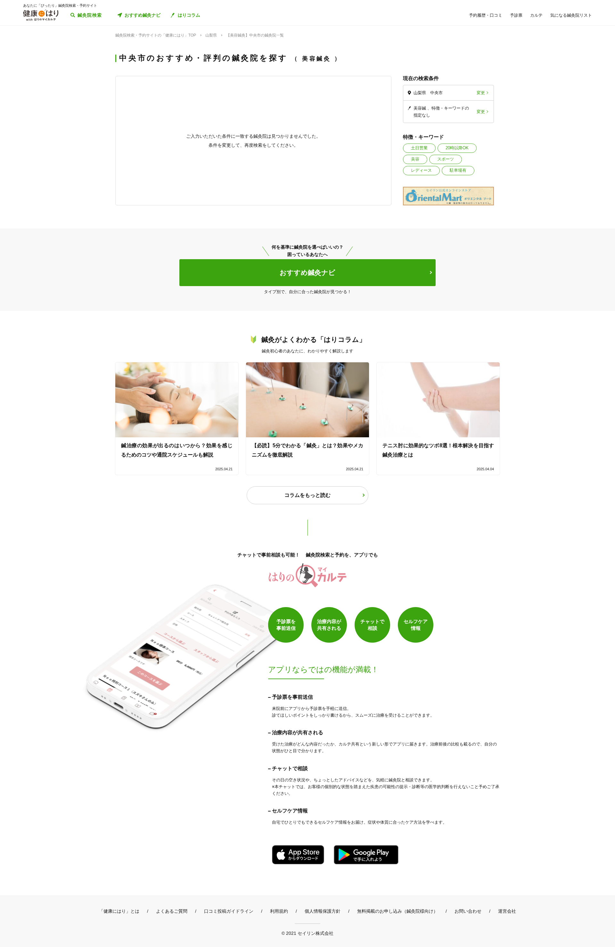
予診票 (516, 15)
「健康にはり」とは (119, 911)
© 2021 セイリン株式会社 (307, 933)
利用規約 (279, 911)
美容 (415, 159)
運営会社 (507, 911)
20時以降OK (457, 147)
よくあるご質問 (171, 911)
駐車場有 (458, 170)
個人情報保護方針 (322, 911)
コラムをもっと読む (307, 495)
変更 (481, 93)
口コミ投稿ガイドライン (228, 911)
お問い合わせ (468, 911)
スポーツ (445, 159)
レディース (421, 170)
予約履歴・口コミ (485, 15)
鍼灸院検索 (90, 15)
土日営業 (419, 147)
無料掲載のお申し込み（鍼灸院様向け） (397, 911)
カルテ (536, 15)
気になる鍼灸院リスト (571, 15)
